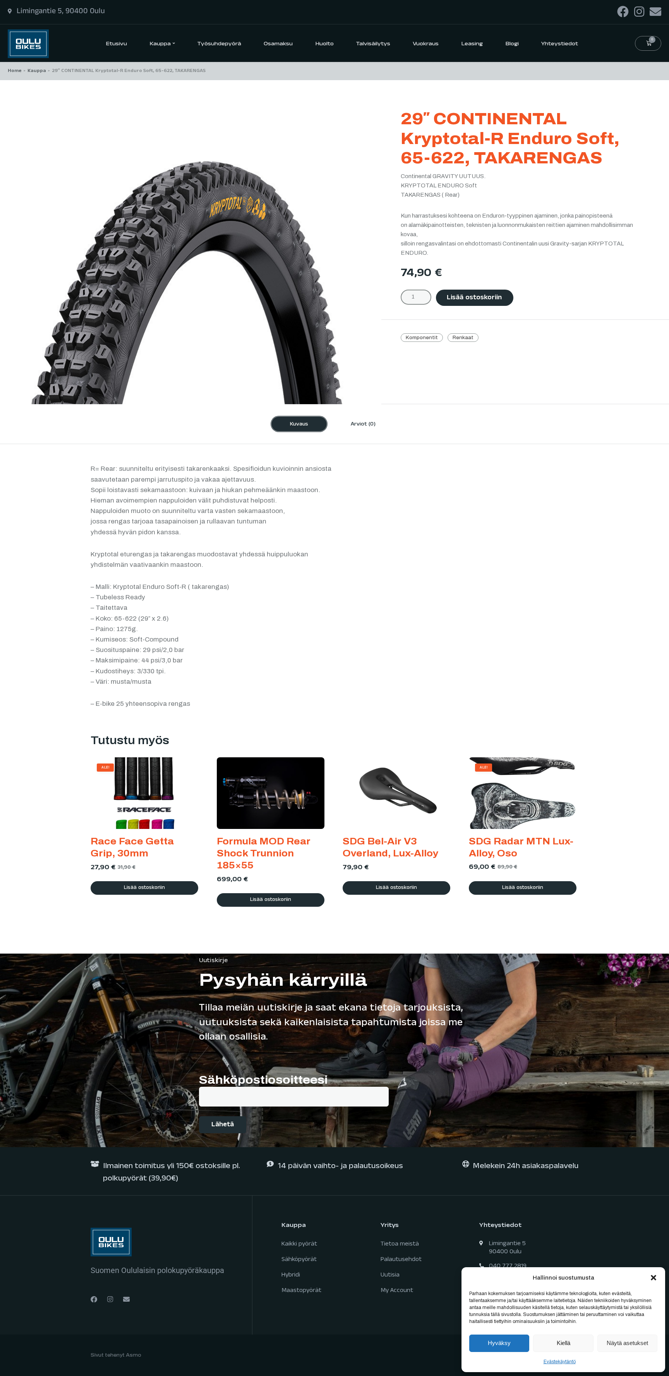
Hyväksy (499, 1343)
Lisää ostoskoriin (474, 298)
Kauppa (36, 71)
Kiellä (563, 1343)
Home (15, 71)
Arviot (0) (363, 424)
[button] (653, 1278)
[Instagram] (639, 11)
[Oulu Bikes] (28, 43)
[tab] (299, 424)
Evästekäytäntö (560, 1361)
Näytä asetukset (627, 1343)
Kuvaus (299, 424)
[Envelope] (655, 11)
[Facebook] (623, 11)
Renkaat (463, 337)
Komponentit (422, 337)
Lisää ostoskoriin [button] (144, 888)
